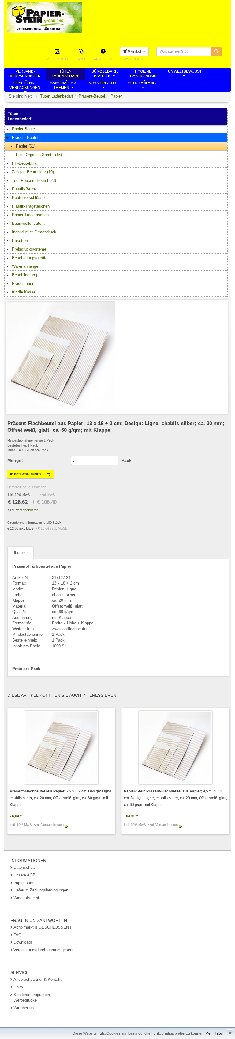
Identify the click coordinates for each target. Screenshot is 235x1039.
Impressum (23, 882)
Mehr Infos (214, 1033)
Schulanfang (142, 86)
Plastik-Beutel (24, 189)
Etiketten (20, 240)
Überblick (20, 552)
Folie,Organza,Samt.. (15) (39, 154)
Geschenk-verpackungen (24, 86)
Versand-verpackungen (25, 74)
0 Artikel (135, 51)
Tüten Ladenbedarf (56, 96)
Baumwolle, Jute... (28, 223)
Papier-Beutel (24, 129)
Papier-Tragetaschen (30, 215)
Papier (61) (25, 146)
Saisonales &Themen (63, 86)
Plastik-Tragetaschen (31, 206)
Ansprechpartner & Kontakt (37, 979)
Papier (116, 96)
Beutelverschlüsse (28, 197)
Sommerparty (102, 86)
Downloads (23, 942)
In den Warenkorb (28, 474)
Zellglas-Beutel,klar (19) (33, 172)
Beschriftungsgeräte (29, 257)
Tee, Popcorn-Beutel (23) (34, 180)
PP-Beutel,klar (25, 163)
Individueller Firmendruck (34, 232)
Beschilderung (24, 275)
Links (18, 987)
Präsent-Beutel (92, 96)
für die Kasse (23, 292)
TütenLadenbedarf (65, 74)
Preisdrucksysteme (29, 249)
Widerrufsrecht (26, 897)
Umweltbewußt (185, 74)
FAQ (17, 935)
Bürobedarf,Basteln (104, 74)
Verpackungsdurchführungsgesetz (43, 950)
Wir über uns (24, 1008)
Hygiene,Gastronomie (143, 74)
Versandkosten (27, 510)
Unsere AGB (24, 875)
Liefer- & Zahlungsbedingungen (40, 890)
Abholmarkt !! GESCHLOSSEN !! (43, 927)
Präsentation (23, 283)
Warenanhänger (25, 266)
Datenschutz (24, 867)
